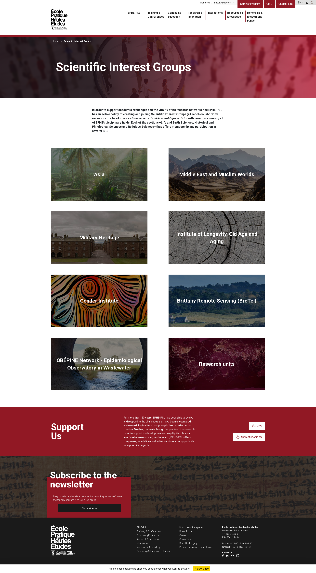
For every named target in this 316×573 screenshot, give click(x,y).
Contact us (185, 539)
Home (55, 41)
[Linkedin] (227, 555)
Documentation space (190, 527)
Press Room (186, 531)
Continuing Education (174, 14)
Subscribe (88, 508)
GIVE (269, 3)
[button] (312, 2)
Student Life (285, 3)
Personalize (202, 568)
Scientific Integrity (188, 543)
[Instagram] (237, 555)
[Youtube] (232, 555)
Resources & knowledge (235, 14)
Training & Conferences (156, 14)
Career (182, 535)
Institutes (205, 2)
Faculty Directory (223, 2)
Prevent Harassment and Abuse (195, 547)
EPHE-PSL (134, 12)
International (215, 12)
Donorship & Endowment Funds (255, 16)
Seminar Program (250, 3)
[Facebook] (223, 555)
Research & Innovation (195, 14)
